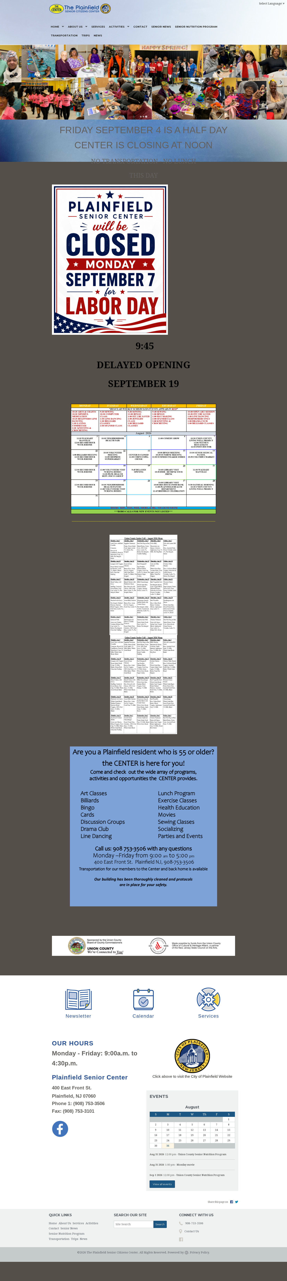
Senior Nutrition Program (196, 26)
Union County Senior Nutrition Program (202, 1154)
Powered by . (178, 1252)
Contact (140, 26)
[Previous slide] (6, 82)
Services (98, 26)
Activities (117, 26)
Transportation (64, 35)
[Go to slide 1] (141, 116)
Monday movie (185, 1164)
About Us (75, 26)
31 (168, 1145)
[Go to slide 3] (146, 116)
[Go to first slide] (281, 82)
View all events (162, 1184)
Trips (85, 35)
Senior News (161, 26)
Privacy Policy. (200, 1252)
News (98, 35)
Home (55, 26)
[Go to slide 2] (143, 116)
